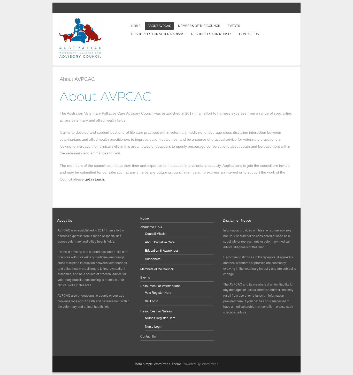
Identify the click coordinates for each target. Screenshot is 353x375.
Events (234, 26)
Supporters (152, 259)
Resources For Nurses (211, 34)
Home (136, 26)
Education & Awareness (162, 250)
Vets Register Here (158, 292)
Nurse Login (153, 326)
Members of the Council (199, 26)
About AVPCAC (159, 26)
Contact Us (249, 34)
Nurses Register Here (160, 318)
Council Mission (156, 233)
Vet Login (151, 301)
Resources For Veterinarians (157, 34)
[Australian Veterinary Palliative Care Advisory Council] (81, 61)
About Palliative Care (160, 242)
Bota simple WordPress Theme (158, 364)
